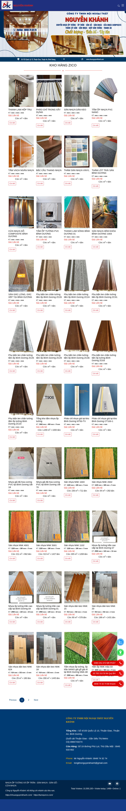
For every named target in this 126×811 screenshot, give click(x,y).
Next (36, 700)
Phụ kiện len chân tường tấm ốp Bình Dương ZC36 (77, 356)
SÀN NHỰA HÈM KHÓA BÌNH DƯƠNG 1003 (104, 232)
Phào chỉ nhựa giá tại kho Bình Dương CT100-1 (104, 419)
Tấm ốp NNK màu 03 (102, 667)
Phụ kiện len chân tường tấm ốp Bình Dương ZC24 (77, 295)
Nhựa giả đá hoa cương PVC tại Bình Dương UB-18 (20, 484)
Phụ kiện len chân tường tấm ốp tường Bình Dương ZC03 (104, 358)
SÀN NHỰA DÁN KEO (75, 109)
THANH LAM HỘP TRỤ (20, 109)
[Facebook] (117, 783)
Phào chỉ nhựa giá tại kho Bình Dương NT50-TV (76, 419)
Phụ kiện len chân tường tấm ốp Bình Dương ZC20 (49, 295)
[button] (120, 36)
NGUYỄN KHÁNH (23, 5)
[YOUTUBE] (109, 783)
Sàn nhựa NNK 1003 (74, 482)
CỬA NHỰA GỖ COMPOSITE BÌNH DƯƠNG (18, 234)
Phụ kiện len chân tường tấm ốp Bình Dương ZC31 (104, 295)
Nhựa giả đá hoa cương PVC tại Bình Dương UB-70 (48, 484)
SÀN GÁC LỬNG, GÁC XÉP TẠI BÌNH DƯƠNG (20, 295)
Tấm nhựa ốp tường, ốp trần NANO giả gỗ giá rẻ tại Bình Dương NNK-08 (76, 669)
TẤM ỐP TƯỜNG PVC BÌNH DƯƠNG (47, 232)
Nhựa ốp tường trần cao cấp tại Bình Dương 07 (104, 546)
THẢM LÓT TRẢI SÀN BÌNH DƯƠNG (103, 171)
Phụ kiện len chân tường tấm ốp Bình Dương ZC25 (21, 356)
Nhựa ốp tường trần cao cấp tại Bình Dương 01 (48, 607)
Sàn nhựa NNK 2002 (102, 482)
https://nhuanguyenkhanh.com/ (18, 795)
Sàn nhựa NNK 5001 (46, 545)
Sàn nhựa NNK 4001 (18, 545)
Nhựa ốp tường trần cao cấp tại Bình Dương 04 (20, 607)
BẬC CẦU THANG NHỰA (49, 170)
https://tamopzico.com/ (43, 795)
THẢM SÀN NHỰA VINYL (76, 170)
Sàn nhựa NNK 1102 (74, 545)
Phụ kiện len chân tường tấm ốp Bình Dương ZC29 (49, 356)
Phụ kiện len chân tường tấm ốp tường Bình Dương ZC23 (20, 421)
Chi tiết (12, 123)
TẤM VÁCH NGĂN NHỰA (21, 170)
